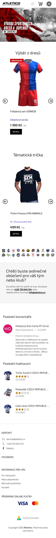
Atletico (10, 448)
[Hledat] (33, 4)
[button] (50, 101)
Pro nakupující (8, 475)
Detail (16, 131)
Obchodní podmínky (11, 483)
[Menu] (49, 4)
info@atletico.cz (37, 292)
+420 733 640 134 (23, 289)
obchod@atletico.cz (15, 439)
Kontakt (5, 487)
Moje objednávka (10, 479)
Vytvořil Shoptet (31, 518)
